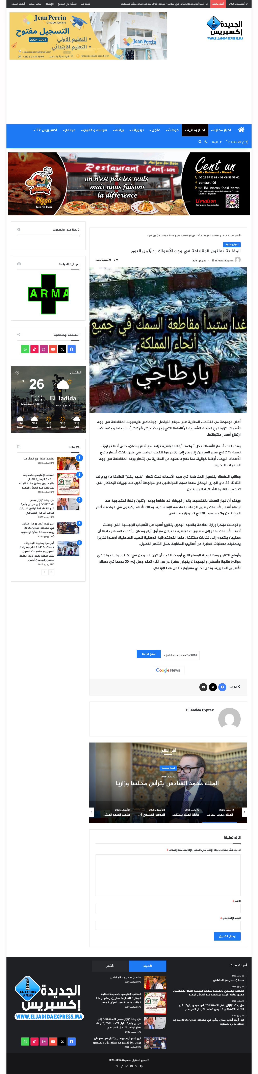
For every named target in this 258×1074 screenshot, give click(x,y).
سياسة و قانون (95, 130)
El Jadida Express (224, 261)
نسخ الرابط (149, 654)
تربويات (138, 130)
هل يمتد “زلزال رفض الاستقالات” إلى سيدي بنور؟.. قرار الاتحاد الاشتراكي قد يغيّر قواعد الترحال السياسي (36, 506)
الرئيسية (233, 236)
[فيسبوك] (222, 687)
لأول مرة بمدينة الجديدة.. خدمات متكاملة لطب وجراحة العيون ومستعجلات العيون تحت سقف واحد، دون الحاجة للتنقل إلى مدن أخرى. (134, 4)
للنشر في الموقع (67, 4)
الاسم (236, 901)
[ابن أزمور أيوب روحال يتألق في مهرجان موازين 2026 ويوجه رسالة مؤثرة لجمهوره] (68, 528)
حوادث (173, 130)
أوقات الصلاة (18, 4)
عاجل (156, 130)
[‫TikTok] (34, 349)
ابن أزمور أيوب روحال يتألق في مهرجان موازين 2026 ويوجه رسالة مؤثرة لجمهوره (37, 528)
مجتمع (70, 130)
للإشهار (49, 4)
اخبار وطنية (196, 130)
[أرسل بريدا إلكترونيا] (213, 261)
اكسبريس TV (46, 130)
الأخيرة (148, 966)
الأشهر (110, 966)
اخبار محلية (222, 130)
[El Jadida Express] (225, 28)
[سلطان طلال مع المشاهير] (68, 464)
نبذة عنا (85, 4)
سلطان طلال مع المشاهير (38, 458)
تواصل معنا (35, 4)
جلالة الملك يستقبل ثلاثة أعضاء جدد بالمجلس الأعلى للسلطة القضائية (168, 783)
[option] (168, 783)
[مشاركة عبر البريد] (203, 687)
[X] (213, 687)
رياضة (119, 130)
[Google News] (168, 670)
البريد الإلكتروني (230, 918)
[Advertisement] (129, 94)
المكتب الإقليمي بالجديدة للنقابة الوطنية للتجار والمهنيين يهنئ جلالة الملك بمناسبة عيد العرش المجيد (36, 481)
